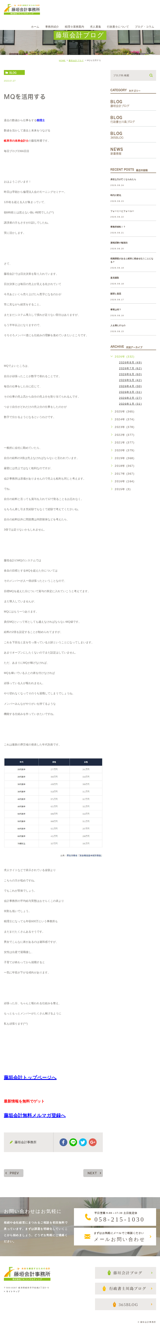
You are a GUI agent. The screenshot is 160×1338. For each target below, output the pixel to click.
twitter (83, 1142)
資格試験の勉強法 (119, 243)
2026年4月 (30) (130, 386)
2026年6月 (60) (130, 374)
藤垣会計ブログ (76, 60)
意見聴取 (114, 278)
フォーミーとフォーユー (122, 211)
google (93, 1142)
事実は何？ (115, 309)
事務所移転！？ (117, 227)
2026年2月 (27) (130, 397)
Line (73, 1142)
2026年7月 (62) (130, 368)
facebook (63, 1142)
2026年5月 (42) (130, 380)
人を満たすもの (117, 325)
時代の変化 (115, 195)
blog (12, 72)
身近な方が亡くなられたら (123, 179)
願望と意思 (115, 293)
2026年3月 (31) (130, 391)
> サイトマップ (12, 1291)
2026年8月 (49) (130, 362)
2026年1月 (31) (130, 403)
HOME (62, 60)
